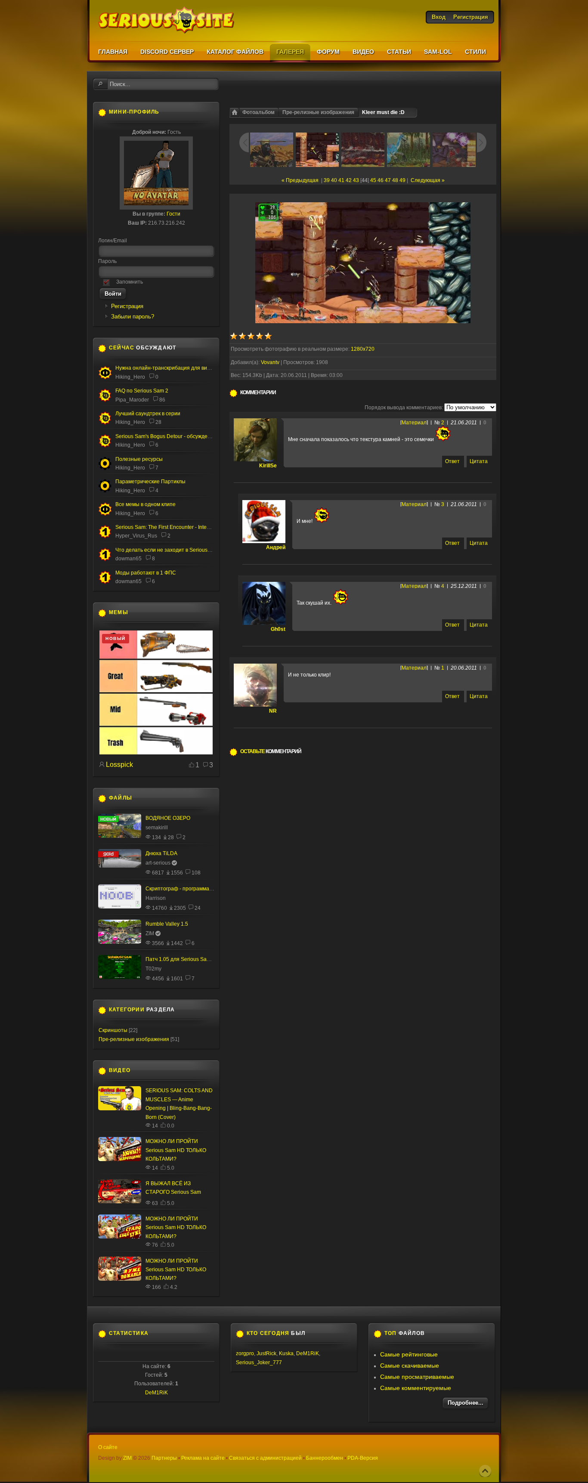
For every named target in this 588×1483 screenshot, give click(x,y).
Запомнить (129, 282)
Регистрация (127, 306)
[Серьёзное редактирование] (105, 469)
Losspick (119, 764)
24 (198, 908)
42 (349, 180)
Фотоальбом (258, 112)
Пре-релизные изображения (318, 112)
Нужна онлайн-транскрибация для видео (165, 368)
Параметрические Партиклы (150, 482)
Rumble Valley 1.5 (166, 924)
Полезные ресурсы (139, 459)
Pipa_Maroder (132, 400)
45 (373, 180)
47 (388, 180)
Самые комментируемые (415, 1387)
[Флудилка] (105, 377)
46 (381, 180)
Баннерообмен (324, 1458)
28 (158, 422)
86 (162, 400)
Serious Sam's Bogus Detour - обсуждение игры (172, 436)
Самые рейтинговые (409, 1354)
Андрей (275, 547)
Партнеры (164, 1458)
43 (356, 180)
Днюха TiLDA (161, 853)
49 (402, 180)
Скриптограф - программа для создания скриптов (206, 889)
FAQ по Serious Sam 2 (141, 391)
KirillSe (268, 466)
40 (334, 180)
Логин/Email (112, 241)
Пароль (107, 261)
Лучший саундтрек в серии (147, 414)
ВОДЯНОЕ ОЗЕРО (167, 818)
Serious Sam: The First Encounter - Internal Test (170, 527)
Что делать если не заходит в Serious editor (168, 550)
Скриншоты (113, 1030)
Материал (414, 423)
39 (327, 180)
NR (273, 711)
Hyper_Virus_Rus (136, 536)
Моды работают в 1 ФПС (145, 573)
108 (196, 873)
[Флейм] (105, 423)
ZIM (149, 933)
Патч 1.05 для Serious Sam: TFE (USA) (191, 959)
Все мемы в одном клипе (145, 504)
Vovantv (270, 362)
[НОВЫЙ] (156, 753)
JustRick (266, 1353)
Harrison (155, 898)
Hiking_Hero (130, 377)
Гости (173, 214)
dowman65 (128, 559)
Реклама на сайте (203, 1458)
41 (341, 180)
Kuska (286, 1353)
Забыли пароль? (132, 316)
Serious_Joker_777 (259, 1362)
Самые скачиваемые (409, 1365)
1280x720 (362, 349)
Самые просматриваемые (417, 1376)
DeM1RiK (156, 1393)
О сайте (108, 1447)
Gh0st (278, 629)
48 (395, 180)
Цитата (479, 461)
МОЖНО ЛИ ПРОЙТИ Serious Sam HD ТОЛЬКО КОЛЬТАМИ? (175, 1150)
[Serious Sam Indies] (105, 446)
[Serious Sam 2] (105, 400)
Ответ (452, 461)
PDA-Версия (362, 1458)
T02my (153, 969)
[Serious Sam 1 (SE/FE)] (105, 537)
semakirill (156, 828)
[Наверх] (485, 1471)
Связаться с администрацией (265, 1458)
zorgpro (245, 1353)
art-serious (157, 863)
